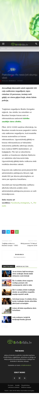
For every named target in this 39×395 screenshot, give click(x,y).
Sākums (3, 48)
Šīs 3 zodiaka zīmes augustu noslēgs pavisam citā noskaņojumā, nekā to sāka (22, 283)
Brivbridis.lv (12, 80)
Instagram (25, 203)
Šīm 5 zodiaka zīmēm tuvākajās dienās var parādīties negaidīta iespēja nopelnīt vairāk (23, 292)
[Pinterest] (12, 232)
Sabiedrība (10, 48)
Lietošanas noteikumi (13, 387)
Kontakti (17, 385)
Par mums (10, 385)
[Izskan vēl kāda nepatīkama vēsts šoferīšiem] (6, 310)
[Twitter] (8, 232)
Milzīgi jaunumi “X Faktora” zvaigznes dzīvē (29, 244)
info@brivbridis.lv (26, 365)
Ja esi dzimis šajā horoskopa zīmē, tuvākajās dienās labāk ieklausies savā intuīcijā (22, 274)
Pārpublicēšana (25, 385)
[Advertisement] (19, 20)
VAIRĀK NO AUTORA (22, 266)
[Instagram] (19, 378)
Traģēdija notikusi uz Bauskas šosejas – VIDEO (10, 244)
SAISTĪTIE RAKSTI (8, 266)
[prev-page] (3, 326)
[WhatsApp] (17, 232)
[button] (3, 43)
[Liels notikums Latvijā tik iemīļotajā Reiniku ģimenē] (6, 319)
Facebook (15, 203)
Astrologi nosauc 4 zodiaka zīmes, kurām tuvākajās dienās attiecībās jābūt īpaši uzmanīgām (24, 301)
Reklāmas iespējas (26, 387)
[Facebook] (4, 232)
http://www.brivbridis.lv (19, 257)
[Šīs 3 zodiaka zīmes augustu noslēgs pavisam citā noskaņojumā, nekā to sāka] (6, 283)
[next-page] (6, 326)
